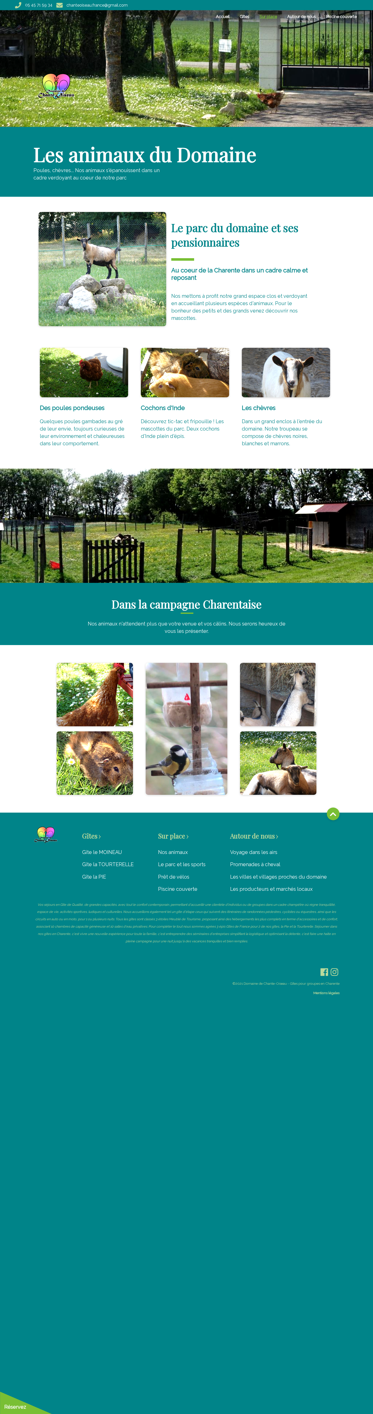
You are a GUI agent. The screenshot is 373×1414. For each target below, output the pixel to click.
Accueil (223, 16)
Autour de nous (301, 16)
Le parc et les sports (182, 864)
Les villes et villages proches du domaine (278, 877)
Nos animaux (173, 852)
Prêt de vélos (173, 877)
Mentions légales (326, 993)
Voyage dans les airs (253, 852)
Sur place (268, 16)
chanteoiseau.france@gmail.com (97, 5)
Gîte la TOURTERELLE (108, 864)
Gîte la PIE (94, 877)
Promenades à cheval (255, 864)
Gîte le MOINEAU (102, 852)
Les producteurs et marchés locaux (271, 889)
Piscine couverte (341, 16)
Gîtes (244, 16)
